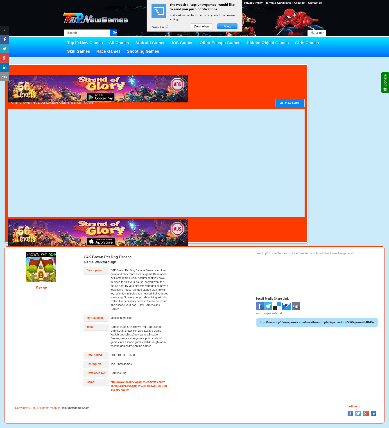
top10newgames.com (75, 408)
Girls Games (307, 43)
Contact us (315, 3)
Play (39, 287)
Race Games (108, 51)
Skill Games (78, 51)
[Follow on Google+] (4, 58)
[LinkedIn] (373, 413)
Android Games (150, 43)
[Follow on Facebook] (4, 39)
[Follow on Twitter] (4, 48)
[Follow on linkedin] (4, 67)
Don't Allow (201, 26)
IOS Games (182, 43)
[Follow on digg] (4, 76)
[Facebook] (350, 413)
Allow (227, 26)
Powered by (158, 26)
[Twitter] (358, 413)
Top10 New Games (85, 43)
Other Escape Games (220, 43)
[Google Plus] (366, 413)
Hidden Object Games (268, 43)
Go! (115, 32)
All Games (119, 43)
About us (299, 3)
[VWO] (169, 26)
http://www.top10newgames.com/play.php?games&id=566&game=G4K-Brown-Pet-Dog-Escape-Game (139, 385)
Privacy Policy (253, 3)
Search (320, 32)
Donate (385, 80)
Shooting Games (143, 51)
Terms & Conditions (278, 3)
